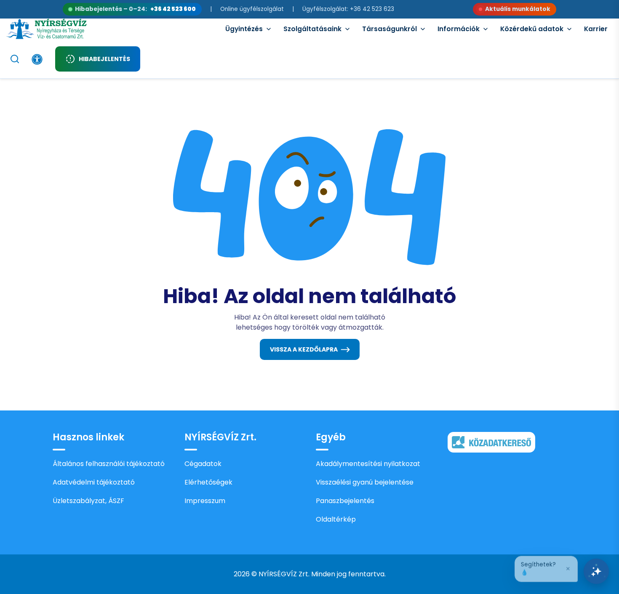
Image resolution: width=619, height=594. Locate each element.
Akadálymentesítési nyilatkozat (368, 464)
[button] (546, 567)
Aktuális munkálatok (517, 9)
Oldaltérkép (336, 519)
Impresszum (204, 501)
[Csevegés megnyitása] (596, 571)
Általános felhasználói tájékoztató (109, 464)
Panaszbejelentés (345, 501)
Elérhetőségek (208, 482)
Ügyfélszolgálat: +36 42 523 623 (348, 9)
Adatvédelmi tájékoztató (94, 482)
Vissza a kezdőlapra (304, 349)
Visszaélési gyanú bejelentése (365, 482)
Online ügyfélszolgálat (252, 9)
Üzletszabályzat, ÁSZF (88, 501)
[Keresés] (15, 59)
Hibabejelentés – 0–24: (135, 9)
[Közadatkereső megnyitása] (491, 442)
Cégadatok (202, 464)
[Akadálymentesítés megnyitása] (37, 59)
